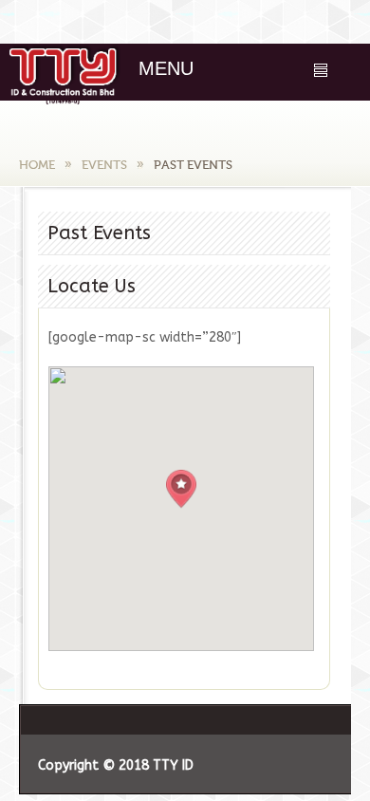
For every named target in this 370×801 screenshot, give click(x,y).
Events (104, 165)
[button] (181, 489)
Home (37, 165)
